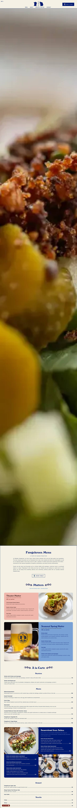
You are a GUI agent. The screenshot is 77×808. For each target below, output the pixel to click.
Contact (49, 7)
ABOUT (31, 7)
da (3, 1)
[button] (26, 7)
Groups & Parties (39, 7)
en (1, 1)
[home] (38, 3)
